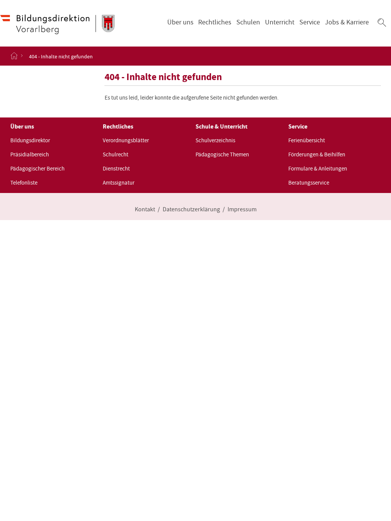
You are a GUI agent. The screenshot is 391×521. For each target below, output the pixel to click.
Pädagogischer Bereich (37, 168)
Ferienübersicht (306, 140)
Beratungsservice (308, 183)
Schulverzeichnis (215, 140)
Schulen (248, 22)
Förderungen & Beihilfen (316, 154)
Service (309, 22)
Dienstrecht (116, 168)
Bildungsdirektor (30, 140)
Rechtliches (214, 22)
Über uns (180, 22)
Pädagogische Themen (222, 154)
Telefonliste (23, 183)
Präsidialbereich (29, 154)
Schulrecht (115, 154)
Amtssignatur (118, 183)
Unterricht (279, 22)
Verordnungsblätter (126, 140)
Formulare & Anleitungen (317, 168)
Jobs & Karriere (347, 22)
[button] (382, 22)
